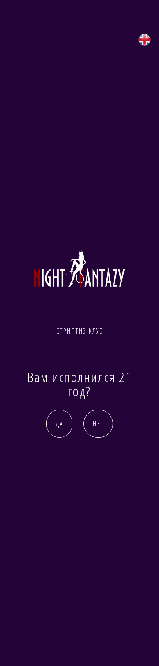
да (59, 424)
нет (98, 424)
